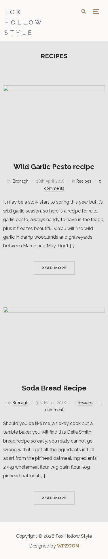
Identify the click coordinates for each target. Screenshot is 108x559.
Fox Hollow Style (23, 22)
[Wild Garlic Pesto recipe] (54, 89)
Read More (54, 268)
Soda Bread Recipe (54, 388)
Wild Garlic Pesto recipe (54, 166)
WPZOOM (68, 546)
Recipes (83, 181)
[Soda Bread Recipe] (54, 310)
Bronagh (21, 181)
